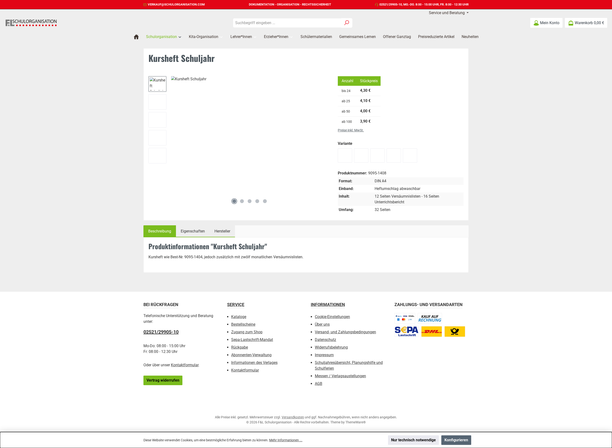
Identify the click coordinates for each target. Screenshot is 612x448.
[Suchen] (346, 23)
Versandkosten (293, 417)
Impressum (324, 355)
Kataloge (238, 316)
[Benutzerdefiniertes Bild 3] (406, 331)
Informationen (328, 304)
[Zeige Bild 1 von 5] (234, 201)
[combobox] (287, 23)
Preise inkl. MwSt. (351, 130)
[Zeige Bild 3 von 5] (249, 201)
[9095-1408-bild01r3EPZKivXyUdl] (249, 136)
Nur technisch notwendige (413, 440)
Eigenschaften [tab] (193, 231)
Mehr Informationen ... (285, 440)
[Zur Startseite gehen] (31, 23)
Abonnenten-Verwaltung (251, 355)
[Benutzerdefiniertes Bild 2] (430, 318)
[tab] (159, 231)
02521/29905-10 (390, 4)
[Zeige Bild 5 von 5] (265, 201)
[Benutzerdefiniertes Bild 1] (404, 318)
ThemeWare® (355, 422)
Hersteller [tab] (222, 231)
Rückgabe (239, 347)
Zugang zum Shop (246, 332)
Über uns (322, 324)
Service (235, 304)
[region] (238, 141)
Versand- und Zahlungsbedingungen (345, 332)
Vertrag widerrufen (163, 380)
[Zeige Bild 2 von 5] (242, 201)
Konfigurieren (456, 440)
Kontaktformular (184, 365)
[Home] (136, 36)
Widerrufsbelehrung (331, 347)
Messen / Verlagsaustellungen (340, 376)
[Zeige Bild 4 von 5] (257, 201)
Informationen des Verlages (254, 362)
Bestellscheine (243, 324)
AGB (318, 383)
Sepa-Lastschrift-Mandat (252, 339)
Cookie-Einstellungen (332, 316)
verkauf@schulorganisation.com (176, 4)
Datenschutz (325, 339)
